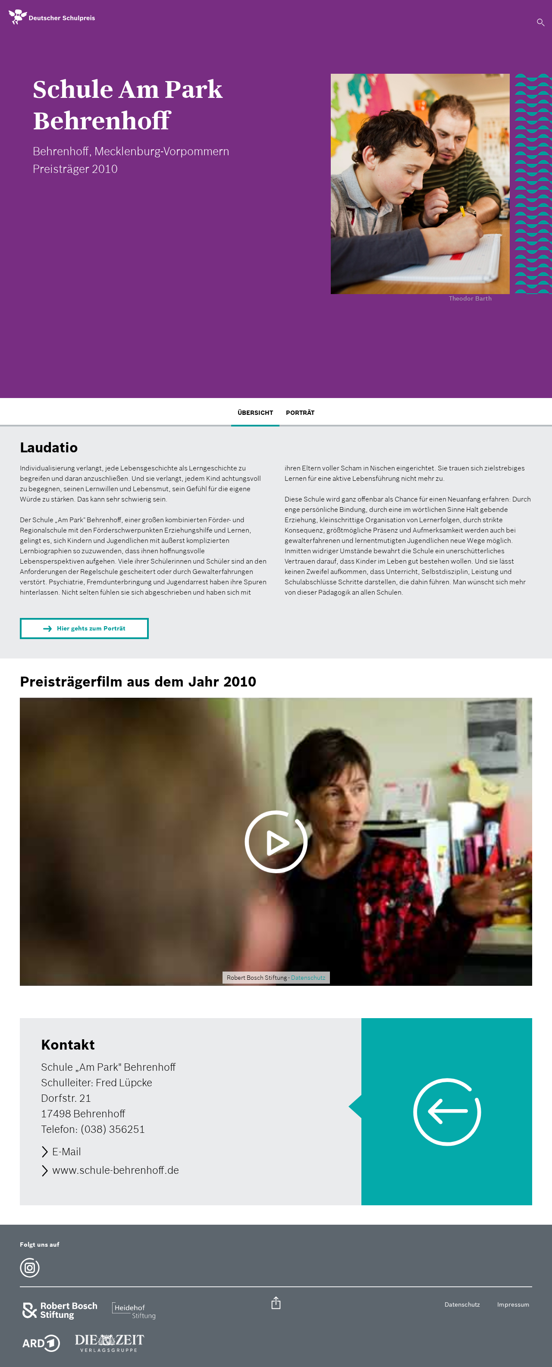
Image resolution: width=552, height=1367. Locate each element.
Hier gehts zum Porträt (91, 628)
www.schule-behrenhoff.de (115, 1170)
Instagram (30, 1268)
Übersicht (255, 413)
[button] (276, 1304)
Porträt (300, 413)
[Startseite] (52, 17)
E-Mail (66, 1151)
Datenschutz (308, 977)
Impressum (513, 1304)
